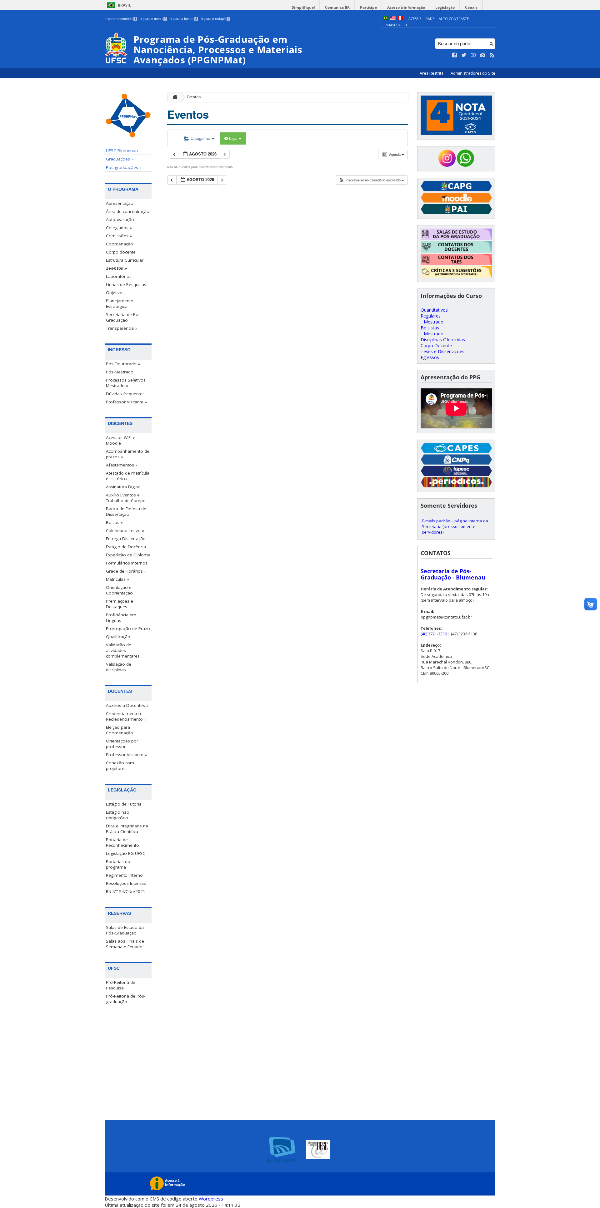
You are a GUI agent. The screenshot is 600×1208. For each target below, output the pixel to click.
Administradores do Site (473, 73)
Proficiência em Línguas (121, 617)
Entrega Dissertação (126, 538)
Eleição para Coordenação (119, 730)
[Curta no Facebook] (454, 55)
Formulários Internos (127, 563)
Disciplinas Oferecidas (443, 340)
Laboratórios (119, 276)
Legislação (445, 7)
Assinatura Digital (123, 487)
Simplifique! (303, 7)
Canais (471, 7)
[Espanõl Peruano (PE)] (400, 18)
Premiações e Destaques (119, 603)
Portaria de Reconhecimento (122, 842)
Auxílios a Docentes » (127, 705)
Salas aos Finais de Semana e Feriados (125, 943)
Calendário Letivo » (125, 530)
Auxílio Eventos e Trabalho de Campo (126, 497)
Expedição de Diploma (128, 555)
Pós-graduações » (124, 167)
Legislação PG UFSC (125, 853)
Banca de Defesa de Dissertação (126, 511)
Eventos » (116, 268)
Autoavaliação (120, 219)
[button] (371, 180)
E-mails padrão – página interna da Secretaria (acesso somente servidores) (455, 526)
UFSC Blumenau (122, 150)
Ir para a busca (183, 19)
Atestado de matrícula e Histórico (127, 475)
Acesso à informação (406, 7)
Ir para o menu (153, 19)
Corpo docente (121, 252)
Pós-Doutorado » (123, 364)
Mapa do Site (397, 24)
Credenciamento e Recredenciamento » (126, 716)
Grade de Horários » (126, 571)
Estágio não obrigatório (117, 815)
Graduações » (119, 159)
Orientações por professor (122, 743)
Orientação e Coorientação (119, 590)
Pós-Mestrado (119, 372)
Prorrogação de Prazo (128, 628)
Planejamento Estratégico (119, 303)
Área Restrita (432, 73)
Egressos (430, 357)
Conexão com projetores (120, 765)
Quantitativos (434, 310)
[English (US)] (393, 18)
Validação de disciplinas (118, 667)
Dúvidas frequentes (125, 394)
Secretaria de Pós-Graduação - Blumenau (453, 574)
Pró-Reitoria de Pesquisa (120, 985)
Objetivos (115, 292)
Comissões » (119, 236)
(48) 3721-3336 (434, 634)
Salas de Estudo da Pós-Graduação (125, 930)
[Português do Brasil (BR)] (385, 18)
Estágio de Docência (126, 547)
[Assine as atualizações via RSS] (492, 55)
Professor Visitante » (126, 402)
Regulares (431, 316)
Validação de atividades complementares (123, 650)
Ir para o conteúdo (120, 19)
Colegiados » (119, 227)
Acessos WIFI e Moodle (120, 440)
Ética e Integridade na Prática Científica (127, 828)
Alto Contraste (454, 18)
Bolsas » (114, 522)
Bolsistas (430, 328)
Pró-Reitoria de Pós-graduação (125, 998)
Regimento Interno (124, 875)
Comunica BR (337, 7)
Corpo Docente (436, 345)
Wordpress (211, 1199)
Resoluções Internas (126, 883)
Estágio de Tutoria (124, 804)
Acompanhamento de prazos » (127, 454)
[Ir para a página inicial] (173, 97)
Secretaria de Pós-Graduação (124, 317)
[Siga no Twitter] (464, 55)
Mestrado (433, 322)
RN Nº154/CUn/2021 (125, 891)
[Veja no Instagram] (482, 55)
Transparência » (121, 328)
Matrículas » (117, 579)
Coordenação (119, 244)
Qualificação (118, 636)
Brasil (124, 5)
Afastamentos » (122, 465)
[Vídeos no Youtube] (473, 55)
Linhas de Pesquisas (126, 284)
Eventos (194, 97)
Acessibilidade (421, 18)
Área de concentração (127, 211)
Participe (368, 7)
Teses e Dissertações (442, 351)
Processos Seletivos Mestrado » (126, 382)
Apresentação (119, 203)
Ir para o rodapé (215, 19)
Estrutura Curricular (124, 260)
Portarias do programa (118, 864)
